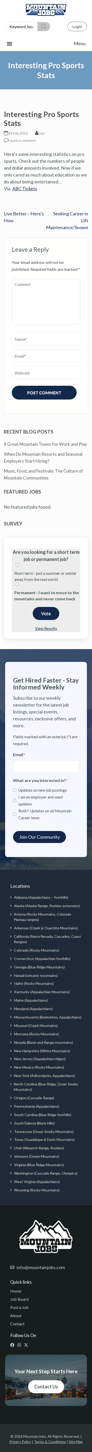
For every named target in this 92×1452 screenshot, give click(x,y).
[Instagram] (20, 1345)
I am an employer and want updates (40, 800)
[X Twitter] (27, 1345)
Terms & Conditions (50, 1441)
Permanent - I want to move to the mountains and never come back (46, 595)
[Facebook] (13, 1345)
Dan (41, 133)
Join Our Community (39, 837)
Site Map (76, 1441)
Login (77, 26)
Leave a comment (22, 140)
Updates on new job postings (42, 790)
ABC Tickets (24, 188)
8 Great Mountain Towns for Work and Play (45, 444)
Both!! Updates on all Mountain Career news (45, 814)
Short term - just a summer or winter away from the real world (45, 576)
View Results (46, 628)
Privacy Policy (20, 1441)
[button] (46, 44)
